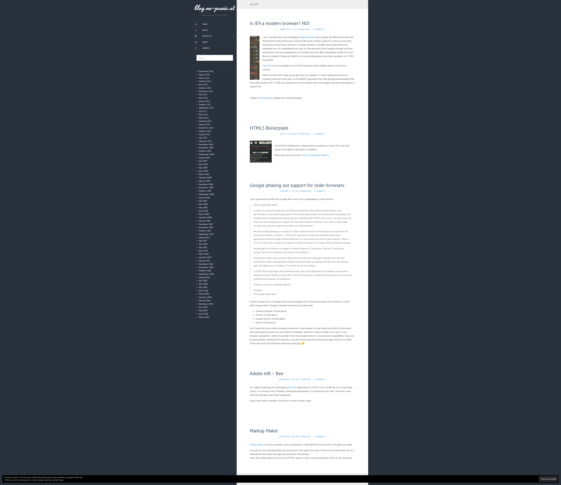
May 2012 (203, 94)
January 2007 (204, 260)
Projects (206, 36)
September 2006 (206, 274)
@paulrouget (308, 37)
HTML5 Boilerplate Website (315, 155)
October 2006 (205, 270)
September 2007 (206, 234)
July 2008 (203, 200)
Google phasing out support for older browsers (297, 185)
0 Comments (318, 29)
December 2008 (206, 184)
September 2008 (206, 194)
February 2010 (205, 141)
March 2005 (204, 317)
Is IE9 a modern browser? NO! (280, 23)
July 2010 (203, 137)
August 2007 (204, 237)
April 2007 (203, 250)
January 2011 (204, 124)
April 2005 (203, 314)
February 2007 (205, 257)
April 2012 (203, 98)
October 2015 (205, 81)
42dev (205, 42)
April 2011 (203, 114)
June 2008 (203, 204)
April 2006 (203, 290)
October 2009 (205, 151)
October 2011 (205, 104)
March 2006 (204, 294)
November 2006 (206, 267)
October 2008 (205, 191)
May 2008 (203, 207)
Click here (267, 65)
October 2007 (205, 230)
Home (204, 24)
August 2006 (204, 277)
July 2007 (203, 240)
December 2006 (206, 264)
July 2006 (203, 280)
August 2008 (204, 197)
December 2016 (206, 71)
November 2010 (206, 127)
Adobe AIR (292, 387)
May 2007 (203, 247)
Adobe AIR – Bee (266, 373)
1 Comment (320, 191)
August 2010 (204, 134)
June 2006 (203, 284)
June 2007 (203, 244)
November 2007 (206, 227)
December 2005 (206, 304)
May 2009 (203, 167)
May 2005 (203, 310)
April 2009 (203, 171)
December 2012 (206, 91)
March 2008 (204, 214)
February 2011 (205, 121)
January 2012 (204, 101)
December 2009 (206, 144)
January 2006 (204, 300)
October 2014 (205, 88)
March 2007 (204, 254)
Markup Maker (264, 431)
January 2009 (204, 181)
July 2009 (203, 161)
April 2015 (203, 84)
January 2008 (204, 220)
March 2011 (204, 118)
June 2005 (203, 307)
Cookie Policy (58, 480)
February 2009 (205, 177)
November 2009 (206, 147)
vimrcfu (206, 48)
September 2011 (206, 107)
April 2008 (203, 211)
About (205, 30)
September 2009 (206, 154)
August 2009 (204, 157)
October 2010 (205, 131)
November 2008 (206, 187)
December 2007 (206, 224)
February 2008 (205, 217)
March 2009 (204, 174)
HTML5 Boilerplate (269, 128)
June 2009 (203, 164)
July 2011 (203, 111)
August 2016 (204, 74)
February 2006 (205, 297)
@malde (264, 97)
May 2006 (203, 287)
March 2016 (204, 78)
